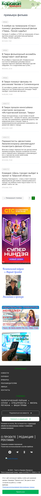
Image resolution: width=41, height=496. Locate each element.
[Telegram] (17, 452)
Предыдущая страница (13, 198)
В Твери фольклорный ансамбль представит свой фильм (19, 55)
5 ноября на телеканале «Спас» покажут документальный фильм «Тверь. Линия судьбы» (19, 28)
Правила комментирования (11, 444)
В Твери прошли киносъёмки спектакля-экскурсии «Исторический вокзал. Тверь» (18, 110)
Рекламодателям (9, 383)
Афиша (5, 22)
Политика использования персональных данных (18, 487)
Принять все (20, 492)
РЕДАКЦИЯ (26, 437)
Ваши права (20, 405)
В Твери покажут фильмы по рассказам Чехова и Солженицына (20, 82)
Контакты (5, 390)
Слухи (4, 403)
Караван (5, 376)
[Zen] (9, 452)
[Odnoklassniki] (24, 452)
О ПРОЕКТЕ (8, 437)
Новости (6, 103)
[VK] (31, 452)
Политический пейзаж (14, 400)
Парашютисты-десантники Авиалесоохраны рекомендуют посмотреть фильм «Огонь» (18, 143)
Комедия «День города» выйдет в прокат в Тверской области (20, 174)
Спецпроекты (18, 403)
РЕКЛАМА (7, 440)
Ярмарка (5, 380)
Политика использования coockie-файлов (17, 447)
